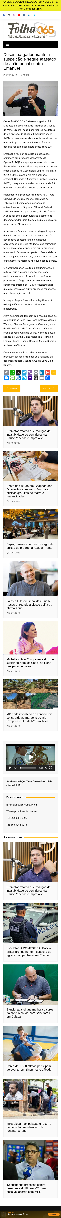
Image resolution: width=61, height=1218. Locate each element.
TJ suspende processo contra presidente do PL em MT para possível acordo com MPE (26, 1188)
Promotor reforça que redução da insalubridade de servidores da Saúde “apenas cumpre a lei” (28, 434)
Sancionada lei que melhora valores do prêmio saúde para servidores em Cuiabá (30, 1013)
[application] (30, 757)
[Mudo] (46, 767)
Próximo (47, 388)
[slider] (28, 768)
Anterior (13, 388)
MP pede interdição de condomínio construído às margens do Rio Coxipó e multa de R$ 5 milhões (29, 718)
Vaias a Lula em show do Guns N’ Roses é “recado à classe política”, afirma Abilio (29, 604)
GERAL (26, 75)
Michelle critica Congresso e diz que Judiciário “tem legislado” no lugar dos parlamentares (30, 663)
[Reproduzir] (10, 767)
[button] (30, 757)
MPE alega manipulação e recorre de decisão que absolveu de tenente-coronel (29, 1127)
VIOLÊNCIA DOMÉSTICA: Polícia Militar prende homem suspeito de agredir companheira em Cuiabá (29, 952)
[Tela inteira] (50, 767)
